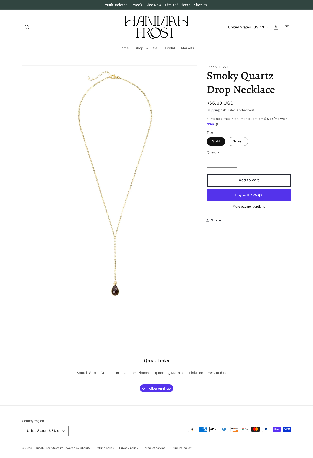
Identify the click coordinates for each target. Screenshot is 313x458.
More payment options (249, 206)
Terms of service (154, 447)
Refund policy (105, 447)
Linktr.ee (196, 373)
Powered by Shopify (77, 447)
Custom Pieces (136, 373)
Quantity (213, 152)
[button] (27, 27)
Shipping (213, 110)
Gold (216, 141)
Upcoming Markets (169, 373)
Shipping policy (181, 447)
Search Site (86, 373)
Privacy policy (128, 447)
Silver (238, 141)
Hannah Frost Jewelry (48, 447)
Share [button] (216, 220)
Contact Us (110, 373)
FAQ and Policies (222, 373)
